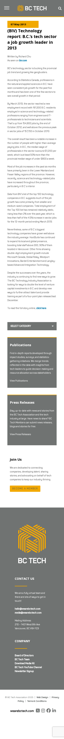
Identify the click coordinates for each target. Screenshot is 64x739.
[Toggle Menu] (6, 7)
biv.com (23, 60)
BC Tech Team (22, 659)
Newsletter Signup (24, 671)
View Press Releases (20, 434)
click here (41, 308)
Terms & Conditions (36, 701)
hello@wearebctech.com (27, 608)
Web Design (42, 697)
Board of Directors (24, 655)
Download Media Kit (24, 663)
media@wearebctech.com (28, 612)
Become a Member (25, 488)
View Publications (19, 380)
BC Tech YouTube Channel (28, 667)
